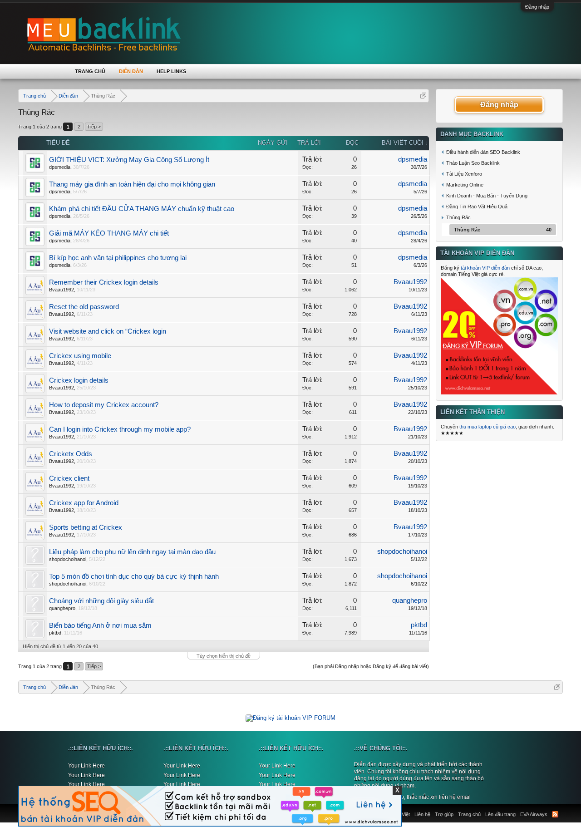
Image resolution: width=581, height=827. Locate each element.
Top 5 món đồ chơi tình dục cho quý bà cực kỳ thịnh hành (134, 576)
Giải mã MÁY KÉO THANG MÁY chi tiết (109, 233)
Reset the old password (84, 306)
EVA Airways (533, 814)
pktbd (55, 632)
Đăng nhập (537, 7)
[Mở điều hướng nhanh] (423, 95)
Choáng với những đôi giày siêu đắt (101, 601)
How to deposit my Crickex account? (103, 405)
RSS (555, 814)
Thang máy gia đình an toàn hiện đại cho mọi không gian (132, 184)
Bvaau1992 (61, 289)
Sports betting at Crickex (85, 527)
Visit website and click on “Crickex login (107, 331)
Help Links (171, 71)
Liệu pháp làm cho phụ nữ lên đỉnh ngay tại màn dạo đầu (132, 552)
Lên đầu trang (500, 814)
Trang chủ (90, 71)
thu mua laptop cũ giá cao (487, 426)
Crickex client (69, 478)
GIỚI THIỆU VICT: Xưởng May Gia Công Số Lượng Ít (129, 159)
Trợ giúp (444, 814)
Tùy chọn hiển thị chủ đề (224, 656)
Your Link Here (86, 766)
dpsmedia (59, 167)
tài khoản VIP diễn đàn (485, 268)
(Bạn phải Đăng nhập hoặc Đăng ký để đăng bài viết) (371, 666)
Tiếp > (94, 126)
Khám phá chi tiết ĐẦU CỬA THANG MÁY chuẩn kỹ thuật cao (141, 208)
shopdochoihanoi (67, 559)
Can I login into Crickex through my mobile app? (120, 429)
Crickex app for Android (83, 503)
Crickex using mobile (80, 355)
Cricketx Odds (70, 454)
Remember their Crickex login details (103, 282)
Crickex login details (78, 380)
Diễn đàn (131, 71)
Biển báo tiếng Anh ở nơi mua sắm (100, 625)
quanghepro (62, 608)
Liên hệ (422, 814)
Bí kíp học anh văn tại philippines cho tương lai (118, 257)
